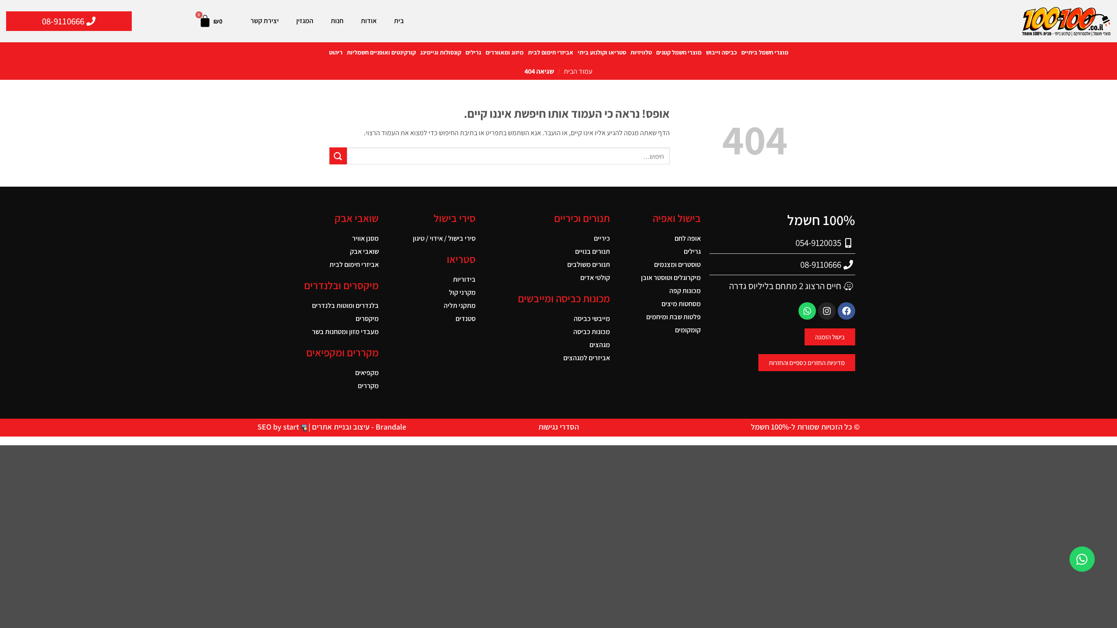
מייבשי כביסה (592, 318)
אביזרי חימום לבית (550, 52)
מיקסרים (367, 318)
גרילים (473, 52)
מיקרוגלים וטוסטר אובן (671, 277)
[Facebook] (846, 311)
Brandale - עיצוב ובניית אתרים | (356, 427)
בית (399, 20)
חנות (337, 20)
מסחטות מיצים (681, 303)
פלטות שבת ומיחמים (673, 316)
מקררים (368, 385)
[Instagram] (827, 311)
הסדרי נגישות (558, 427)
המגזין (304, 20)
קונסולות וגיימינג (440, 52)
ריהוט (336, 52)
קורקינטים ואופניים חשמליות (381, 52)
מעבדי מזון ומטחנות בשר (345, 331)
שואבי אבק (364, 251)
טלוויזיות (641, 52)
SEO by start (279, 427)
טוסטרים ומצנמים (677, 264)
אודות (369, 20)
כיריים (602, 238)
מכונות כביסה (591, 331)
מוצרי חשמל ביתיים (764, 52)
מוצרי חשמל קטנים (679, 52)
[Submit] (338, 155)
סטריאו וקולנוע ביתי (602, 52)
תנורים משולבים (588, 264)
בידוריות (464, 279)
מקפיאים (367, 372)
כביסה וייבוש (721, 52)
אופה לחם (688, 238)
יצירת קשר (264, 20)
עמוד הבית (578, 71)
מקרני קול (462, 292)
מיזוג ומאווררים (505, 52)
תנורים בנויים (592, 251)
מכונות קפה (685, 290)
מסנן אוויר (365, 238)
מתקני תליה (460, 305)
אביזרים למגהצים (586, 357)
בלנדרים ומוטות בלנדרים (345, 305)
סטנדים (466, 318)
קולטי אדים (595, 277)
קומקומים (688, 329)
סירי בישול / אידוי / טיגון (444, 238)
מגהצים (599, 344)
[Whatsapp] (807, 311)
